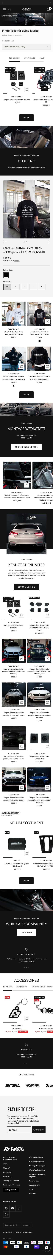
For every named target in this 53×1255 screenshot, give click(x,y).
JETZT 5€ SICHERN (27, 632)
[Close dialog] (38, 613)
